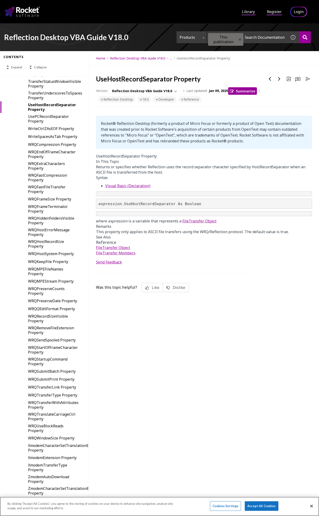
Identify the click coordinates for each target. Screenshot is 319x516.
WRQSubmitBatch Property (52, 371)
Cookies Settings (225, 506)
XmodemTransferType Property (47, 467)
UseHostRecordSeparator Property (52, 107)
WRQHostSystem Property (51, 253)
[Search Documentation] (305, 37)
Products (187, 37)
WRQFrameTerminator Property (48, 209)
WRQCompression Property (52, 144)
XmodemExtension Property (52, 457)
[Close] (311, 506)
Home (100, 58)
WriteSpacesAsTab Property (52, 136)
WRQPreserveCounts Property (46, 291)
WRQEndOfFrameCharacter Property (52, 154)
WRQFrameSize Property (49, 199)
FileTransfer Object (199, 221)
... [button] (171, 58)
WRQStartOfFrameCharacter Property (53, 350)
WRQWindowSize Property (51, 438)
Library (248, 11)
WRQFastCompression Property (47, 177)
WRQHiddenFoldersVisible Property (51, 220)
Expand (16, 67)
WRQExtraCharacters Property (46, 166)
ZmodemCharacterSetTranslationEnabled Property (58, 490)
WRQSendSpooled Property (52, 340)
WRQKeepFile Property (48, 261)
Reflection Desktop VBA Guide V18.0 (137, 58)
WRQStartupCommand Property (47, 361)
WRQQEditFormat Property (51, 308)
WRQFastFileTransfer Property (47, 189)
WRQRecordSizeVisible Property (48, 318)
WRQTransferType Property (52, 395)
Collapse (40, 67)
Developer (166, 99)
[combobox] (247, 37)
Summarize (245, 91)
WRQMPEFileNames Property (45, 271)
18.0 (145, 99)
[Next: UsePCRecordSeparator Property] (279, 79)
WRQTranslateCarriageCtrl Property (51, 416)
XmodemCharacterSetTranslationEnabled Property (58, 448)
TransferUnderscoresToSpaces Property (55, 95)
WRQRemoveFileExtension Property (51, 330)
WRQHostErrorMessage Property (49, 232)
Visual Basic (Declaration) (127, 185)
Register (274, 11)
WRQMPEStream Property (51, 281)
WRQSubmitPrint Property (51, 379)
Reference (191, 99)
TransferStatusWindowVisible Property (54, 83)
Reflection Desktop (118, 99)
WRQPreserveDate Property (52, 300)
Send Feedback (109, 262)
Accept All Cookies (261, 506)
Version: (102, 90)
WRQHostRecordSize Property (46, 244)
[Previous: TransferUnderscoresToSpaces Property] (270, 79)
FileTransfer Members (115, 253)
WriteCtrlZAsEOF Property (51, 128)
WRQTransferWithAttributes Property (53, 405)
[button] (240, 39)
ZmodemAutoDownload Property (48, 479)
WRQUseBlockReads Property (46, 428)
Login (299, 11)
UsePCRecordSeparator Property (48, 118)
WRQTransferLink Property (52, 387)
